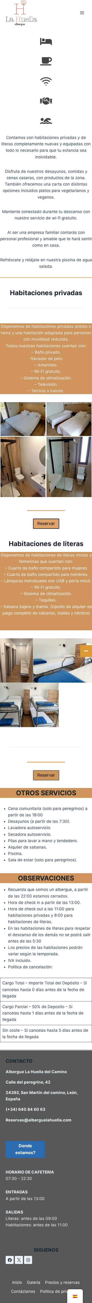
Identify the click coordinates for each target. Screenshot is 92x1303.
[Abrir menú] (82, 13)
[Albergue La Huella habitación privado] (23, 419)
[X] (19, 1260)
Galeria (33, 1282)
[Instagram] (28, 1260)
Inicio (17, 1282)
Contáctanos (23, 1291)
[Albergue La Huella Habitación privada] (69, 419)
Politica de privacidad (60, 1291)
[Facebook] (10, 1260)
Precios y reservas (62, 1282)
